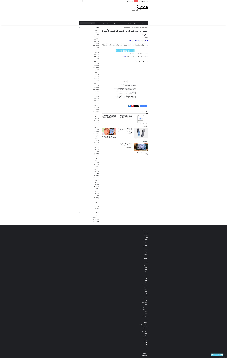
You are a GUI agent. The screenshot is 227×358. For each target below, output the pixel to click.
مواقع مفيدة (124, 23)
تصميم (146, 311)
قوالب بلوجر (145, 340)
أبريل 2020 (97, 96)
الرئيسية (145, 27)
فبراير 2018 (96, 144)
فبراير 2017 (96, 166)
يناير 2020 (97, 102)
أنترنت (146, 269)
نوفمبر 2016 (96, 171)
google (146, 256)
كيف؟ (146, 342)
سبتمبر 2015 (96, 197)
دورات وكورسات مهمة (143, 331)
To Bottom (220, 355)
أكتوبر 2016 (96, 173)
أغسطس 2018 (96, 133)
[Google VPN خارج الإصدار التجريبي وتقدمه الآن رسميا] (141, 119)
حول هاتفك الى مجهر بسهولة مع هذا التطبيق (141, 152)
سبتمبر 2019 (96, 109)
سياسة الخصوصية (105, 23)
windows (145, 258)
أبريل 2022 (97, 52)
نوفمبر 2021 (96, 61)
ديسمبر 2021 (96, 59)
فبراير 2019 (96, 122)
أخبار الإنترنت (145, 265)
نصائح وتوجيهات (144, 355)
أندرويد (146, 271)
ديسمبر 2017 (96, 147)
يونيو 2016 (97, 180)
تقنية (146, 318)
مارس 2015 (96, 204)
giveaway (145, 254)
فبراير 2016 (96, 188)
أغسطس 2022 (96, 45)
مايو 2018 (97, 138)
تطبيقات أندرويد (136, 23)
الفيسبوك (145, 289)
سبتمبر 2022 (96, 43)
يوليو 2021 (97, 69)
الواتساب (145, 293)
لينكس (146, 344)
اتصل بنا (99, 23)
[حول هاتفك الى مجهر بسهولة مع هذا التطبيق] (141, 147)
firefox (146, 252)
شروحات (145, 333)
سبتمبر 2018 (96, 131)
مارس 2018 (96, 142)
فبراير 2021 (96, 78)
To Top (212, 355)
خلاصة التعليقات (96, 219)
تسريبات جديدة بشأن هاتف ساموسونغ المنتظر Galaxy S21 (141, 139)
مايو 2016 (97, 182)
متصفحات (145, 346)
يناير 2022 (97, 58)
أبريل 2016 (97, 184)
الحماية (119, 23)
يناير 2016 (97, 189)
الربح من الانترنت (113, 23)
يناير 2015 (97, 208)
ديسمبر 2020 (96, 81)
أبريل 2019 (97, 118)
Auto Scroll (222, 355)
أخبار (146, 263)
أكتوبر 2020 (96, 85)
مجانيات (146, 347)
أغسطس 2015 (96, 199)
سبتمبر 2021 (96, 65)
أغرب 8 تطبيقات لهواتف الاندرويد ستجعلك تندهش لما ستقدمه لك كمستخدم (110, 137)
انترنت (146, 300)
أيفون (146, 274)
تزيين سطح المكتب (144, 309)
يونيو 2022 (97, 48)
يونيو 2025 (97, 32)
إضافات (146, 276)
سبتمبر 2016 (96, 175)
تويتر (146, 320)
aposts (146, 249)
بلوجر (143, 27)
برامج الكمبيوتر (144, 302)
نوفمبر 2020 (96, 83)
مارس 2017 (96, 164)
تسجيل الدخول (96, 215)
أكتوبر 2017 (97, 151)
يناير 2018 (97, 145)
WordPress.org (96, 221)
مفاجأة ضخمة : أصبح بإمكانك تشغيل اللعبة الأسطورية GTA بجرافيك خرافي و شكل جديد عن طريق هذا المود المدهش (109, 116)
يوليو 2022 (97, 47)
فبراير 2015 (96, 206)
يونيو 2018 (97, 136)
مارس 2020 (96, 98)
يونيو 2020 (97, 92)
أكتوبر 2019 (96, 107)
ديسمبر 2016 (96, 169)
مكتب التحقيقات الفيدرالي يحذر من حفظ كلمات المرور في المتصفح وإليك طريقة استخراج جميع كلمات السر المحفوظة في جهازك (125, 130)
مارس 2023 (96, 36)
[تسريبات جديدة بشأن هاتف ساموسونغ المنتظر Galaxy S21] (141, 133)
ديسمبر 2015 (96, 191)
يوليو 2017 (97, 156)
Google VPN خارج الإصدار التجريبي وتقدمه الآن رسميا (141, 124)
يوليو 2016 (97, 178)
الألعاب (146, 280)
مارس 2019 (96, 120)
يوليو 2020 (97, 91)
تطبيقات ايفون (144, 316)
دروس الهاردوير (144, 327)
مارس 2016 (96, 186)
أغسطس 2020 (96, 89)
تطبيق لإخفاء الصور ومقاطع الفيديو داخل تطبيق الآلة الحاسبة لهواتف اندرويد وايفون (119, 1)
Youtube (145, 260)
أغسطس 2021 (96, 67)
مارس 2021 (96, 76)
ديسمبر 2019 (96, 103)
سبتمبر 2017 (96, 153)
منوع (146, 351)
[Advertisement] (101, 12)
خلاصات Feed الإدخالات (95, 217)
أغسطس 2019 (96, 111)
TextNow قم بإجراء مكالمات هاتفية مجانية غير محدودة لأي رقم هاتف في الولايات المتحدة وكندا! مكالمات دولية (125, 116)
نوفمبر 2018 (96, 127)
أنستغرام (145, 272)
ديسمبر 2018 (96, 125)
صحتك (146, 335)
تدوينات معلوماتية (144, 307)
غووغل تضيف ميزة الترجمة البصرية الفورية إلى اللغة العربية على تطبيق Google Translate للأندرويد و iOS (126, 145)
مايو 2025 (97, 34)
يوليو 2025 (97, 30)
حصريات (145, 322)
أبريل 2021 (97, 74)
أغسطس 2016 (96, 177)
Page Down (218, 355)
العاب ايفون (145, 287)
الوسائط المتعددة (144, 294)
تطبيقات (146, 313)
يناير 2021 (97, 80)
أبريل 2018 (97, 140)
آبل (146, 261)
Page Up (216, 355)
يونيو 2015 (97, 202)
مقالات (146, 349)
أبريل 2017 (97, 162)
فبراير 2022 (96, 56)
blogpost (145, 250)
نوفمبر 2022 (96, 39)
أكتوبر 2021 (97, 63)
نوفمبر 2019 (96, 105)
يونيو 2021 (97, 70)
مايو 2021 (97, 72)
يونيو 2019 (97, 114)
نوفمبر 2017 (96, 149)
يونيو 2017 (97, 158)
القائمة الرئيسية (143, 23)
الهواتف (146, 291)
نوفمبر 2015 (96, 193)
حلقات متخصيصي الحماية (143, 324)
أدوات (146, 267)
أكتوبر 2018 (97, 129)
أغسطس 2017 (96, 155)
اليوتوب (146, 296)
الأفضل (146, 278)
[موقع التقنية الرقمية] (139, 8)
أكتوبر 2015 (97, 195)
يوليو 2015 (97, 200)
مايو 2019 (97, 116)
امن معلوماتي (145, 298)
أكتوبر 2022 (96, 41)
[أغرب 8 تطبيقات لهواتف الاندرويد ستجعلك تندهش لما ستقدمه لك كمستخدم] (109, 131)
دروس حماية (145, 329)
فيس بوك (145, 338)
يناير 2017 (97, 167)
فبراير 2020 (96, 100)
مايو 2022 (97, 50)
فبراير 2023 (96, 37)
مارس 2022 (96, 54)
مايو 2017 (97, 160)
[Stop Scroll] (214, 355)
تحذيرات (145, 305)
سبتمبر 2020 (96, 87)
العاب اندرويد (130, 23)
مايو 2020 (97, 94)
